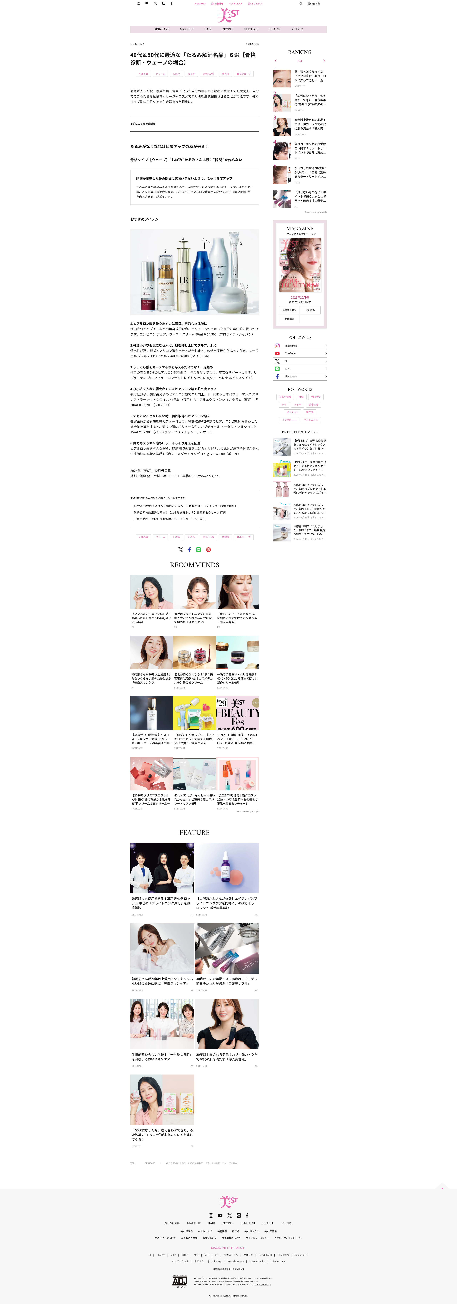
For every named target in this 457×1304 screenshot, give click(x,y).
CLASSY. (161, 1255)
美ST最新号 (217, 3)
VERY (173, 1255)
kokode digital (277, 1261)
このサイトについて (165, 1238)
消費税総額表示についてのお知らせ (228, 1268)
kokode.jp (217, 1261)
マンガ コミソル (180, 1261)
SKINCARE (161, 29)
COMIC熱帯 (283, 1255)
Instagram (291, 345)
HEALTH (275, 29)
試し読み (310, 310)
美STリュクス (255, 3)
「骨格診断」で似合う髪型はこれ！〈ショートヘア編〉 (169, 519)
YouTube (290, 353)
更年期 (235, 1231)
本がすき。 (200, 1261)
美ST (207, 1255)
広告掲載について (231, 1238)
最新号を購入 (289, 310)
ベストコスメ (236, 3)
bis (216, 1255)
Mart (196, 1255)
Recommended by (244, 811)
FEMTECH (251, 29)
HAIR (208, 29)
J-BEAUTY (200, 3)
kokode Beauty (236, 1261)
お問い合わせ (210, 1238)
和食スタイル (231, 1255)
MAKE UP (187, 29)
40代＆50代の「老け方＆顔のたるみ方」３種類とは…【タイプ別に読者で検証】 (185, 506)
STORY (185, 1255)
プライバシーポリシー (257, 1238)
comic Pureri (301, 1255)
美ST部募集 (314, 3)
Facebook (291, 376)
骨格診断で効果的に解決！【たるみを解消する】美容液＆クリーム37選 (180, 512)
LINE (288, 368)
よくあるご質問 (189, 1238)
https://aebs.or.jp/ (263, 1284)
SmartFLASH (265, 1255)
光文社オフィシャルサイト (288, 1238)
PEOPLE (227, 29)
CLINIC (297, 29)
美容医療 (222, 1231)
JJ (150, 1255)
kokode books (257, 1261)
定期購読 (289, 318)
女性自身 (248, 1255)
